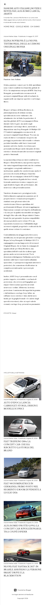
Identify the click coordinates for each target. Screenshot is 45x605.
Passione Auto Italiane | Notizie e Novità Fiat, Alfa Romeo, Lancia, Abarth (22, 11)
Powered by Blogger (24, 590)
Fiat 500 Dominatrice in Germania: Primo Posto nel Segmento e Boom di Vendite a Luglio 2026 (22, 488)
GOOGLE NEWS (22, 27)
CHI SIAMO (35, 27)
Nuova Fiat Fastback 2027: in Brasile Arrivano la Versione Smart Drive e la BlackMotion (22, 571)
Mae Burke (29, 594)
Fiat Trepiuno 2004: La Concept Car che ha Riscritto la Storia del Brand (19, 446)
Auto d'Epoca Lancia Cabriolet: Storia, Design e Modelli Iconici (21, 405)
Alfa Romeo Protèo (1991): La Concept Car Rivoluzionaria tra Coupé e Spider (22, 528)
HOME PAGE (9, 27)
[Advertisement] (22, 343)
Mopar (14, 313)
